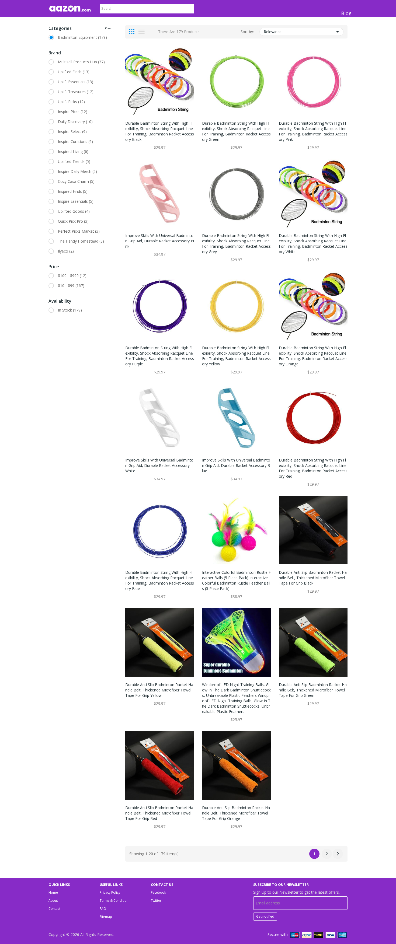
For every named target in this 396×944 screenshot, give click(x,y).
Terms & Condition (114, 900)
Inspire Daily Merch (77, 171)
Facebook (158, 892)
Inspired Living (73, 151)
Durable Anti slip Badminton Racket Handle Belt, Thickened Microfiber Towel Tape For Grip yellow (159, 690)
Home (53, 892)
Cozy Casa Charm (76, 181)
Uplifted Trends (74, 161)
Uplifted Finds (73, 71)
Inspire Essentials (75, 201)
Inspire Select (72, 131)
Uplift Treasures (75, 91)
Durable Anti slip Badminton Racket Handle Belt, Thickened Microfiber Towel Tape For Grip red (159, 813)
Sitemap (106, 916)
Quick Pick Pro (73, 221)
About (53, 900)
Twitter (156, 900)
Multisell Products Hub (81, 61)
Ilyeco (66, 251)
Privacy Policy (110, 892)
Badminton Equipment (82, 37)
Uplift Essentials (75, 81)
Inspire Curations (75, 141)
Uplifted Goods (74, 211)
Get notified (265, 916)
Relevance (273, 31)
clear (108, 28)
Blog (346, 13)
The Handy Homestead (81, 241)
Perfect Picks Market (79, 231)
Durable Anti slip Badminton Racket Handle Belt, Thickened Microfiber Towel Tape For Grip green (313, 690)
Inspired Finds (73, 191)
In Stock (70, 310)
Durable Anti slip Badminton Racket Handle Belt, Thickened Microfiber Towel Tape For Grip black (313, 578)
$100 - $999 (72, 275)
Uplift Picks (71, 101)
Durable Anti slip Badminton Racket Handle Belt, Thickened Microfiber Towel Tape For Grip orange (236, 813)
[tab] (131, 32)
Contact (54, 908)
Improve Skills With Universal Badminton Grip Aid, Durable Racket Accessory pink (159, 241)
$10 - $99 (71, 285)
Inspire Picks (72, 111)
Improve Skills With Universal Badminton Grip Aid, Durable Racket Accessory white (159, 465)
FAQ (103, 908)
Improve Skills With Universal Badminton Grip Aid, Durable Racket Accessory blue (236, 465)
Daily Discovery (75, 121)
